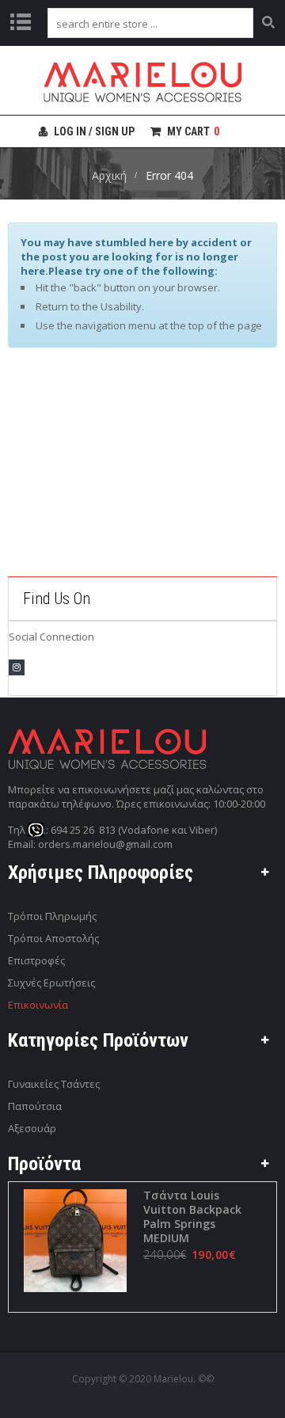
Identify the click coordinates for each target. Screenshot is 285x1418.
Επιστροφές (36, 960)
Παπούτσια (35, 1106)
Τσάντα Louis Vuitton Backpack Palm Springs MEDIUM (192, 1216)
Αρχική (109, 175)
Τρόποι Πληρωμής (52, 916)
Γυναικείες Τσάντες (54, 1084)
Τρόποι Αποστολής (53, 938)
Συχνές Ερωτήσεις (51, 982)
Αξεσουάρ (32, 1128)
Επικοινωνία (38, 1005)
